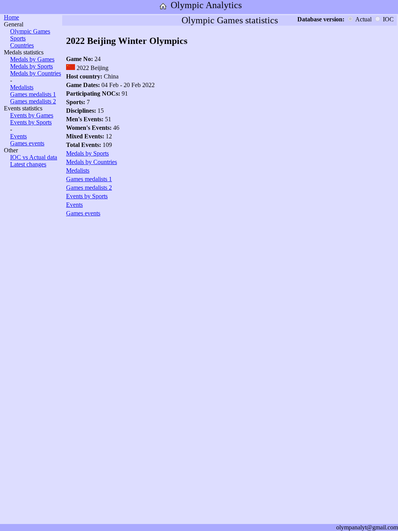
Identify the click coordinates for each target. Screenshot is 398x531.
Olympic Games (30, 31)
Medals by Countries (35, 73)
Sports (18, 38)
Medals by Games (32, 59)
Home (11, 17)
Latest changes (28, 164)
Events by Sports (31, 122)
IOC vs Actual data (33, 157)
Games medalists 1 (33, 94)
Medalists (21, 87)
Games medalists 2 (33, 101)
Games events (27, 143)
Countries (22, 45)
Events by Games (31, 115)
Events (18, 136)
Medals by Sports (31, 66)
